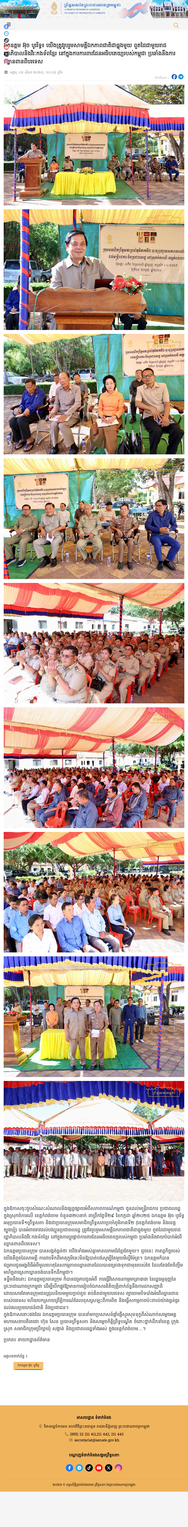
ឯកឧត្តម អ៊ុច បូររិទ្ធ (28, 1365)
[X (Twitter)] (6, 54)
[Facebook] (6, 26)
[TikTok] (6, 40)
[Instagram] (6, 61)
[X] (108, 1468)
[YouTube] (6, 47)
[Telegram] (6, 33)
